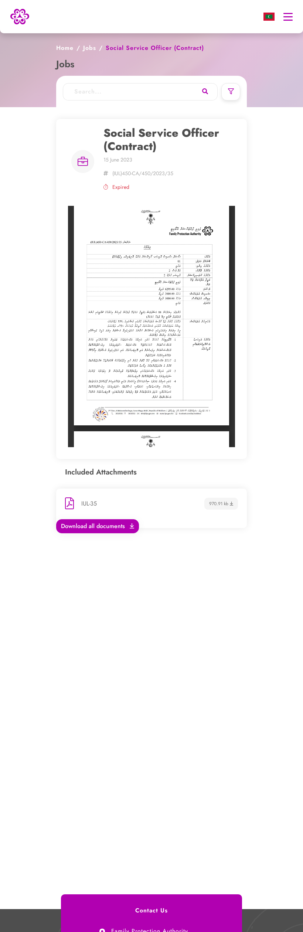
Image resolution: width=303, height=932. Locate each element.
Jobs (89, 48)
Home (65, 48)
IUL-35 (89, 503)
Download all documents (94, 526)
